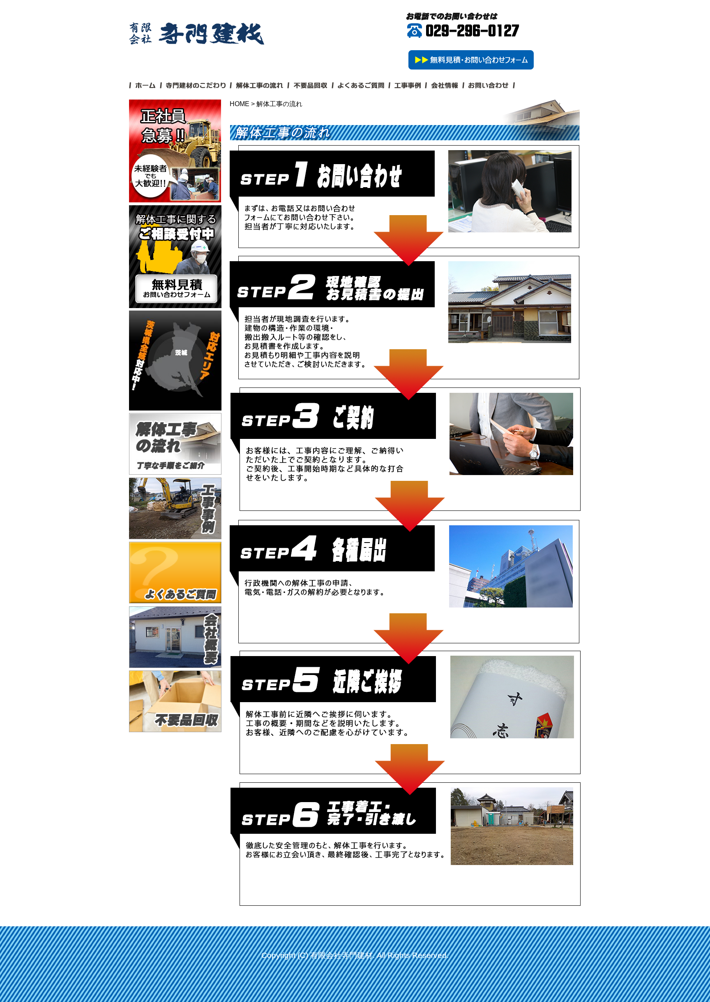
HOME (239, 103)
